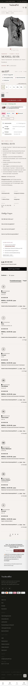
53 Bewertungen (12, 65)
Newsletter (4, 609)
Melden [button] (20, 306)
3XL (21, 87)
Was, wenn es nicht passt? (8, 229)
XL (14, 87)
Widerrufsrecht (5, 647)
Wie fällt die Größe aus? (7, 219)
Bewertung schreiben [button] (14, 269)
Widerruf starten (5, 644)
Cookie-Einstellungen (17, 674)
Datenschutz (4, 641)
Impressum (4, 650)
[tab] (15, 281)
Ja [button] (18, 306)
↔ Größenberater (21, 83)
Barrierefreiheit (5, 631)
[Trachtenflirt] (14, 5)
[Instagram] (2, 588)
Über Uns (3, 599)
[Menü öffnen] (2, 8)
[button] (10, 534)
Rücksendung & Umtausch (7, 625)
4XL (25, 87)
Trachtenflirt (6, 576)
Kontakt (3, 606)
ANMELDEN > (19, 550)
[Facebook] (6, 588)
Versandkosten (5, 619)
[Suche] (5, 8)
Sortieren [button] (4, 275)
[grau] (2, 95)
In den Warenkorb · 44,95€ (14, 100)
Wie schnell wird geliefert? (8, 224)
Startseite (4, 11)
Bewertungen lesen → (8, 255)
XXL (18, 87)
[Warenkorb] (26, 8)
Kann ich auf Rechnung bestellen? (10, 234)
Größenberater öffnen (10, 246)
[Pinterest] (9, 588)
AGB (2, 638)
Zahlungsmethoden (6, 628)
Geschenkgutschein (6, 616)
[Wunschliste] (23, 8)
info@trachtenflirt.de (6, 659)
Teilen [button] (24, 306)
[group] (14, 262)
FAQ (2, 602)
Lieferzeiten (4, 622)
